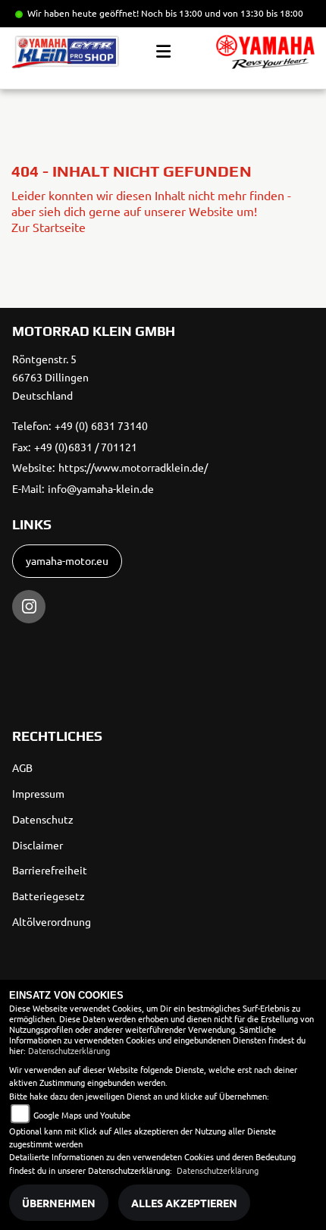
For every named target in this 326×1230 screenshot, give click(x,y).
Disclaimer (37, 845)
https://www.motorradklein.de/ (133, 467)
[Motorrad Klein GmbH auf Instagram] (28, 606)
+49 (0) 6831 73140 (101, 425)
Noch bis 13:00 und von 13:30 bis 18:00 (222, 13)
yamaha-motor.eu (67, 560)
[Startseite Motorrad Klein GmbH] (265, 52)
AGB (22, 767)
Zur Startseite (48, 226)
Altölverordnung (51, 921)
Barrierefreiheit (49, 870)
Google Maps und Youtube (81, 1115)
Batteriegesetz (48, 895)
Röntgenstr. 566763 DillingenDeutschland (50, 377)
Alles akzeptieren (184, 1203)
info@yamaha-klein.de (101, 488)
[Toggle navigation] (163, 51)
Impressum (38, 793)
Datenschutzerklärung (69, 1050)
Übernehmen (59, 1203)
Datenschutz (43, 819)
